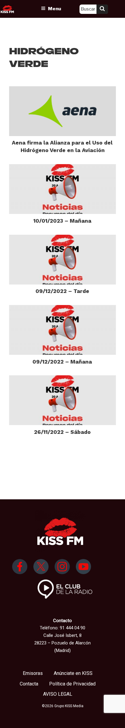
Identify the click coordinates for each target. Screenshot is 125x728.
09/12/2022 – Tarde (62, 291)
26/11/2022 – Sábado (62, 432)
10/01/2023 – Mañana (62, 221)
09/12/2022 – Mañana (62, 361)
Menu (54, 8)
